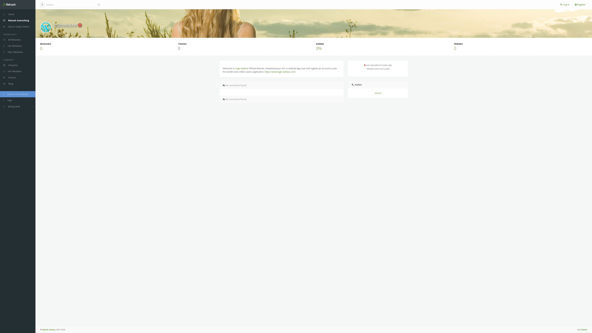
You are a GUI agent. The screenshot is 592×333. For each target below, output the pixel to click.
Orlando (583, 329)
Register (581, 4)
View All (378, 93)
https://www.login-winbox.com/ (280, 71)
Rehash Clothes (49, 329)
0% (319, 48)
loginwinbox (66, 25)
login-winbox (242, 68)
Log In (565, 4)
